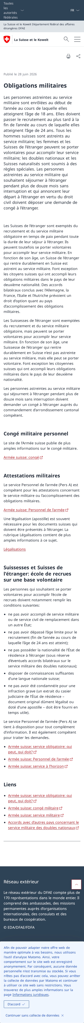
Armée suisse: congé (21, 457)
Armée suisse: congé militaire (33, 808)
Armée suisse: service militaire (34, 815)
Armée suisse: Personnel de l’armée (34, 509)
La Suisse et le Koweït (31, 40)
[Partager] (78, 56)
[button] (76, 884)
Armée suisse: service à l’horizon (36, 766)
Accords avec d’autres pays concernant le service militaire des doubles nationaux (43, 825)
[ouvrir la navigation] (77, 39)
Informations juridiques (31, 994)
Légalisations (15, 549)
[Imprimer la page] (68, 56)
